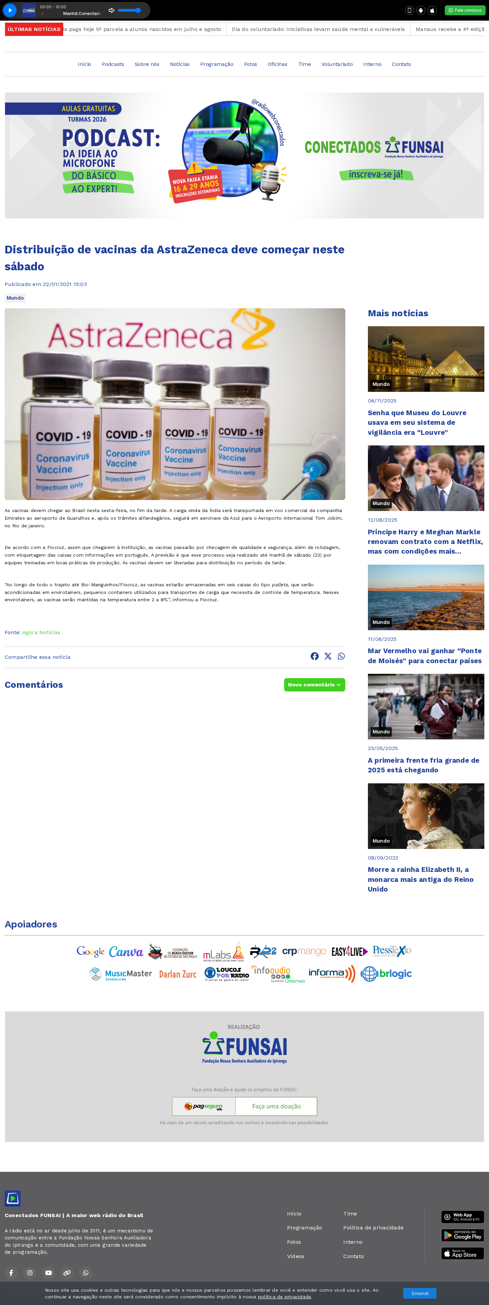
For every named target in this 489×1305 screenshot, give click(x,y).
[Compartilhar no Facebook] (315, 657)
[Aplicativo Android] (420, 10)
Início (84, 64)
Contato (401, 64)
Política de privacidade (373, 1227)
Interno (372, 64)
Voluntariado (337, 64)
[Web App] (409, 10)
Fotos (250, 64)
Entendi (419, 1293)
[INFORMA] (332, 973)
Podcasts (113, 64)
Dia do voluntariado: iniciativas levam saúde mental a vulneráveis (266, 29)
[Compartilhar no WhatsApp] (341, 657)
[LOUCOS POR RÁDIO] (226, 973)
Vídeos (295, 1256)
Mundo (15, 298)
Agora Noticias (41, 632)
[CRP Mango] (304, 951)
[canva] (126, 951)
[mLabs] (223, 951)
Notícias (180, 64)
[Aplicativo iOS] (432, 10)
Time (304, 64)
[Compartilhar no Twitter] (328, 657)
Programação (216, 64)
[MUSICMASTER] (120, 973)
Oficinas (277, 64)
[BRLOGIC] (386, 973)
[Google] (91, 951)
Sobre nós (147, 64)
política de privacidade (284, 1296)
